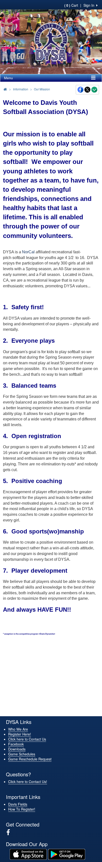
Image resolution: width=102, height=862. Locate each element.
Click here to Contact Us (27, 739)
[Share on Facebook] (80, 90)
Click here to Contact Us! (27, 781)
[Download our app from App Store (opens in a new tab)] (28, 853)
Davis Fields (17, 804)
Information (20, 89)
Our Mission (42, 89)
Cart (71, 5)
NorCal (28, 252)
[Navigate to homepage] (5, 89)
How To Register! (21, 809)
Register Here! (19, 734)
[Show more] (94, 90)
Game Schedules (21, 753)
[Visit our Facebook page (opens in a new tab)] (10, 832)
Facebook (16, 744)
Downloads (17, 749)
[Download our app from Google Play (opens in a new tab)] (66, 853)
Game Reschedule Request (29, 758)
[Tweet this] (87, 90)
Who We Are (18, 729)
